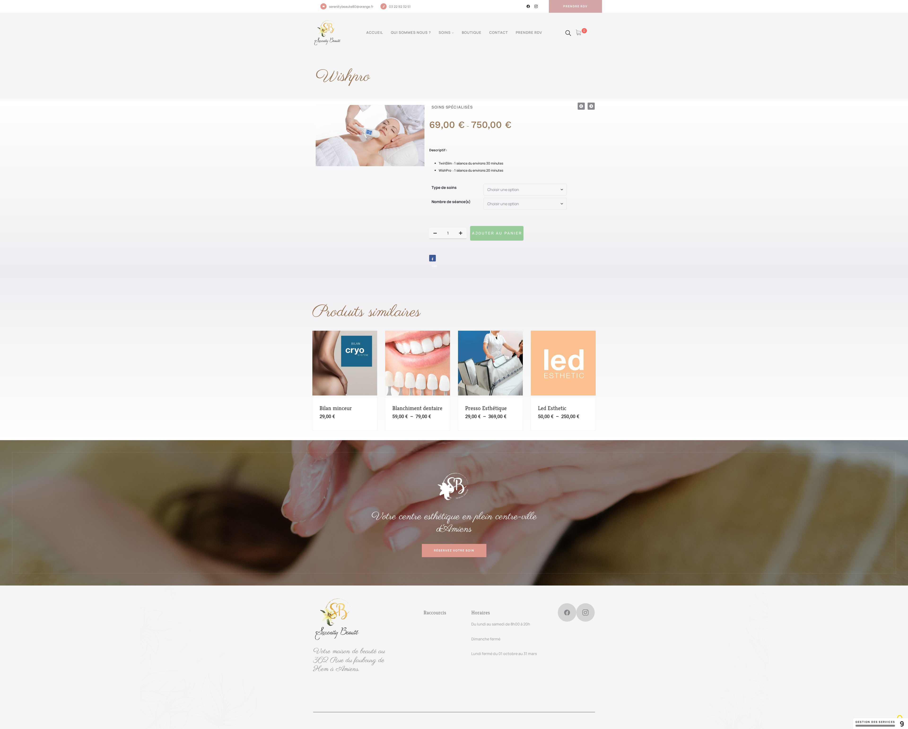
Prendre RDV (529, 32)
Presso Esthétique (486, 408)
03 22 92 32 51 (400, 6)
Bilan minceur (335, 408)
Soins (445, 32)
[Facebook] (528, 6)
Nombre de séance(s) (451, 201)
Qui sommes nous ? (411, 32)
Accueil (374, 32)
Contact (498, 32)
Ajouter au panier (497, 233)
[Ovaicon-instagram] (536, 6)
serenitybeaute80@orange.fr (351, 6)
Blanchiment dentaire (417, 408)
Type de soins (444, 187)
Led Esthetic (552, 408)
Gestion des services (875, 722)
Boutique (471, 32)
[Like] (432, 258)
